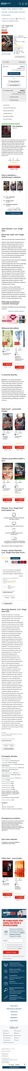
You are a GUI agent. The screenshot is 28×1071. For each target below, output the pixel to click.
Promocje (10, 12)
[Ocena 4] (19, 46)
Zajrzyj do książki (6, 54)
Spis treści (7, 119)
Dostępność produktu (8, 116)
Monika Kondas (18, 360)
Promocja (4, 32)
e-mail (5, 940)
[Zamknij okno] (24, 1064)
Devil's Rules (6, 883)
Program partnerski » (14, 963)
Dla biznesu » (12, 981)
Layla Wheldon (18, 492)
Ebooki (9, 8)
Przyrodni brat (6, 488)
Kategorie (4, 8)
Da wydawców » (13, 975)
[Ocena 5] (21, 46)
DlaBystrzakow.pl (9, 1035)
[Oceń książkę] (20, 46)
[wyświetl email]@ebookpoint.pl (11, 1059)
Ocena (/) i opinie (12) (9, 107)
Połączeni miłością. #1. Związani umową (19, 358)
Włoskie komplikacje (18, 887)
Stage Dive (13, 797)
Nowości (16, 12)
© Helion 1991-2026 (6, 1051)
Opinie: (19, 48)
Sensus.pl (7, 1033)
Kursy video (5, 12)
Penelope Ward (6, 490)
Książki (20, 8)
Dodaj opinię (15, 558)
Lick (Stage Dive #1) (14, 760)
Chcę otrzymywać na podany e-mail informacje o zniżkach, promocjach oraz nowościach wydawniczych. (15, 946)
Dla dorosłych (10, 806)
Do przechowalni (14, 100)
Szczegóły (7, 113)
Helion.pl (7, 1030)
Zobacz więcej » (7, 958)
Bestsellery (22, 12)
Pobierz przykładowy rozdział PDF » (10, 791)
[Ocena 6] (22, 46)
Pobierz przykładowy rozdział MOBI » (10, 793)
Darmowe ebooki (6, 15)
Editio (15, 40)
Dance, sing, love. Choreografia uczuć (19, 490)
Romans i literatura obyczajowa (14, 808)
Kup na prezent (15, 81)
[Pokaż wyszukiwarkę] (20, 3)
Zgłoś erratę (5, 795)
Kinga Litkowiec (6, 884)
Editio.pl (17, 1033)
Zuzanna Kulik (18, 889)
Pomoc (21, 546)
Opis (6, 105)
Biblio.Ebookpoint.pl (9, 1042)
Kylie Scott (21, 36)
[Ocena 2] (16, 46)
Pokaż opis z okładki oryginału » (16, 311)
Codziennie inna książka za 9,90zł (10, 21)
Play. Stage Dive (17, 126)
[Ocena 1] (14, 46)
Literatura (4, 806)
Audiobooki (15, 8)
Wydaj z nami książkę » (15, 969)
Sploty (17, 1040)
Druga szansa (10, 200)
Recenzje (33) (8, 110)
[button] (25, 339)
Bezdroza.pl (18, 1035)
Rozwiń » (21, 576)
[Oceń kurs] (6, 558)
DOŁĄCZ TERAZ (11, 952)
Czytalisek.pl (7, 1040)
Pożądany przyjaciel (11, 204)
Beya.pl (17, 1037)
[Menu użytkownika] (23, 3)
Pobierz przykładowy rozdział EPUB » (10, 792)
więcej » (20, 948)
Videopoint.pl (8, 1037)
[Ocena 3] (17, 46)
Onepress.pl (18, 1030)
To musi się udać (7, 353)
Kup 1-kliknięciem (14, 85)
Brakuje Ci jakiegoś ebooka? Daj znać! (16, 988)
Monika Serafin (6, 354)
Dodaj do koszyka (14, 73)
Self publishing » (13, 995)
